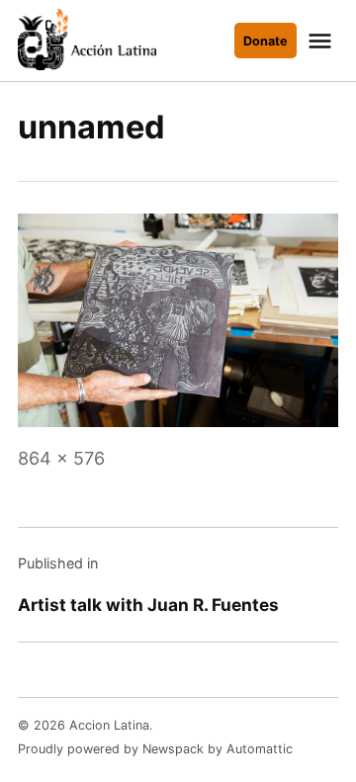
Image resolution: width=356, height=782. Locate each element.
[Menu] (322, 41)
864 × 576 (61, 458)
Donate (265, 41)
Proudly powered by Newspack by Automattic (155, 748)
